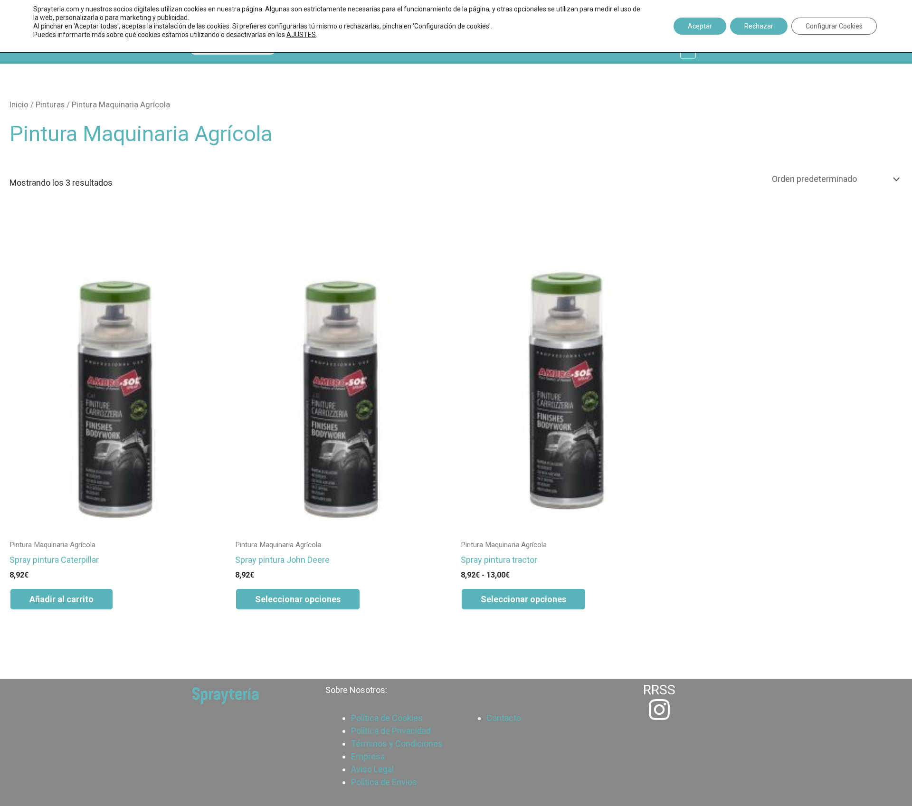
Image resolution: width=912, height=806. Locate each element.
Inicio (19, 104)
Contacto (503, 718)
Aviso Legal (372, 769)
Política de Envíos (384, 782)
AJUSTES (301, 34)
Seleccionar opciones (298, 599)
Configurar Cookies (834, 26)
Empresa (368, 756)
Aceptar (700, 26)
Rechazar (758, 26)
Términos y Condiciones (397, 744)
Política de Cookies (387, 718)
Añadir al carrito (61, 599)
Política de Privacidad (391, 731)
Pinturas (50, 104)
